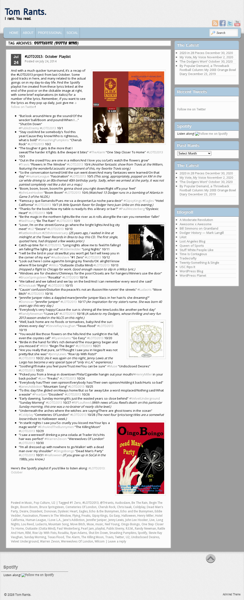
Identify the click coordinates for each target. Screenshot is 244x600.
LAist (183, 237)
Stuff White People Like (197, 250)
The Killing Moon (92, 537)
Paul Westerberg (68, 528)
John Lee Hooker (136, 520)
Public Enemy (115, 528)
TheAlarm (97, 152)
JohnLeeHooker (31, 192)
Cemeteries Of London (81, 507)
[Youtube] (237, 23)
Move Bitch (77, 524)
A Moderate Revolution (196, 220)
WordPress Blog (191, 271)
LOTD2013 (48, 128)
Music (28, 503)
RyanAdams (61, 338)
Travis (24, 164)
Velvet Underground (25, 541)
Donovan (26, 302)
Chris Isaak (124, 507)
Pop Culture (42, 503)
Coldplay (26, 414)
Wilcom (100, 541)
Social (72, 33)
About (28, 33)
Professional (50, 33)
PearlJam (39, 394)
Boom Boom (29, 507)
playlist (100, 528)
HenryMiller (142, 374)
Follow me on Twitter (191, 109)
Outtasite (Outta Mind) (40, 528)
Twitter (119, 537)
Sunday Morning (35, 537)
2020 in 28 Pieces (192, 53)
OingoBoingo (64, 451)
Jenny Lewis (116, 520)
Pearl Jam (87, 528)
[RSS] (215, 23)
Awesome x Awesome (196, 224)
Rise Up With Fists (44, 533)
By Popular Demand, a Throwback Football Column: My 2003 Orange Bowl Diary (208, 70)
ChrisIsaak (27, 285)
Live (42, 378)
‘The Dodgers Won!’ (194, 61)
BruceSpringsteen (33, 277)
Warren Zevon (50, 541)
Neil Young (112, 524)
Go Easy (114, 516)
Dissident (36, 511)
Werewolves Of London (77, 541)
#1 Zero (75, 503)
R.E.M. (129, 528)
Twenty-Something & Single (199, 262)
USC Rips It (187, 267)
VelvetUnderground (144, 398)
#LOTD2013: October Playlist (48, 56)
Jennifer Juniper (96, 520)
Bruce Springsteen (51, 507)
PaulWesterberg (132, 209)
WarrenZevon (56, 439)
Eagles (148, 200)
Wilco (54, 265)
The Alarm (73, 537)
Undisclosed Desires (145, 537)
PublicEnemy (29, 128)
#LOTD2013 (90, 503)
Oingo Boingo (130, 524)
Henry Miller (145, 516)
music (99, 524)
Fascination (30, 516)
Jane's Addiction (74, 520)
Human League (36, 520)
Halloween (53, 455)
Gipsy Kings (100, 516)
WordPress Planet (193, 275)
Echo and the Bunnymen (136, 511)
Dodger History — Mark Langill (202, 232)
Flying (76, 516)
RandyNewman (31, 313)
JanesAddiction (30, 386)
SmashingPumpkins (53, 140)
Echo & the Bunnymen (104, 511)
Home (14, 33)
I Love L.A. (54, 520)
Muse (112, 366)
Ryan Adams (78, 533)
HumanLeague (37, 176)
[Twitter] (230, 23)
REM (44, 346)
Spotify (142, 533)
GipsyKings (133, 200)
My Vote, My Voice (193, 57)
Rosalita (63, 533)
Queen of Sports (192, 245)
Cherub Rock (107, 507)
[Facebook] (222, 23)
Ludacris (144, 289)
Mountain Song (58, 524)
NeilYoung (27, 221)
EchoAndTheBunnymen (56, 427)
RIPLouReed (81, 402)
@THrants (106, 503)
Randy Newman (145, 528)
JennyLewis (57, 354)
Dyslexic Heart (67, 511)
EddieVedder (70, 249)
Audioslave (60, 257)
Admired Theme (231, 594)
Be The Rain (139, 503)
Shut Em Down (98, 533)
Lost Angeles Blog (192, 241)
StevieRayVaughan (61, 326)
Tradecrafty (188, 258)
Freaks (85, 516)
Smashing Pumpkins (122, 533)
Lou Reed (27, 524)
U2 (31, 229)
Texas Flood (56, 537)
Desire (24, 511)
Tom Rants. (25, 11)
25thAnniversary (55, 233)
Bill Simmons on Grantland (199, 228)
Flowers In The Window (55, 516)
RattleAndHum (30, 233)
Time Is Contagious (193, 254)
